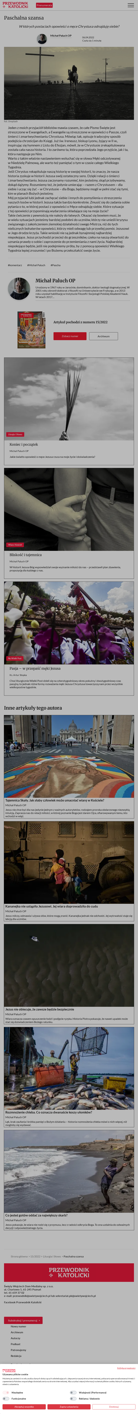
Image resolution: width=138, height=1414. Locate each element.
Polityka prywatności (126, 1368)
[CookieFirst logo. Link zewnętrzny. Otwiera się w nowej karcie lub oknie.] (9, 1370)
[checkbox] (6, 1392)
